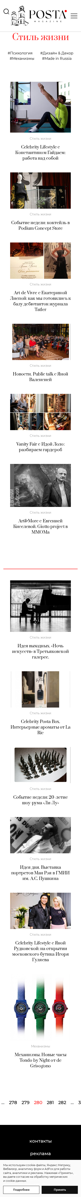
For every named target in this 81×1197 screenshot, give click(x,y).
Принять (60, 1189)
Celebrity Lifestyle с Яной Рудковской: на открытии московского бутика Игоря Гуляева (40, 951)
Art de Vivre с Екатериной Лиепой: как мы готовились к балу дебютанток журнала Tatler (40, 301)
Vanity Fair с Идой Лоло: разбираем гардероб (40, 447)
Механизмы (23, 58)
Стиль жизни (40, 139)
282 (62, 1102)
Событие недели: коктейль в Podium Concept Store (40, 225)
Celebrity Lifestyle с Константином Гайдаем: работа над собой (40, 152)
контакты (40, 1141)
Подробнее (21, 1189)
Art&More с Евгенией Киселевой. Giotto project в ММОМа (40, 526)
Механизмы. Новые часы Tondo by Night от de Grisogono (40, 1060)
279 (25, 1102)
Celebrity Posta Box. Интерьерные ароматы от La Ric (41, 727)
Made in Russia (58, 58)
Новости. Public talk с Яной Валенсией (40, 377)
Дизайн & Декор (58, 53)
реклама (40, 1153)
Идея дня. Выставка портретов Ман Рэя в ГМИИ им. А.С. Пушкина (40, 873)
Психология (21, 53)
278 (13, 1102)
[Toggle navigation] (73, 15)
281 (50, 1102)
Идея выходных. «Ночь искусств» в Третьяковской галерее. (40, 651)
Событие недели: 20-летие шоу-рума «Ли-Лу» (40, 800)
